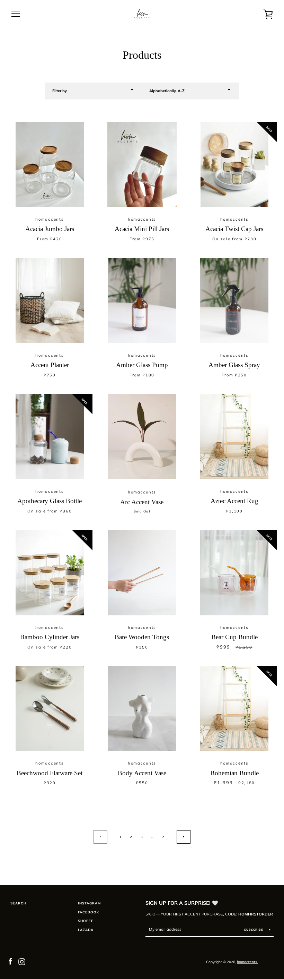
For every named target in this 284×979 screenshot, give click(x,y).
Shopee (86, 921)
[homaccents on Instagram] (21, 961)
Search (18, 903)
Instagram (89, 903)
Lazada (86, 930)
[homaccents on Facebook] (10, 961)
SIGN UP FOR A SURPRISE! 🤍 (181, 903)
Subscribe (254, 929)
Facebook (88, 912)
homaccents (247, 962)
